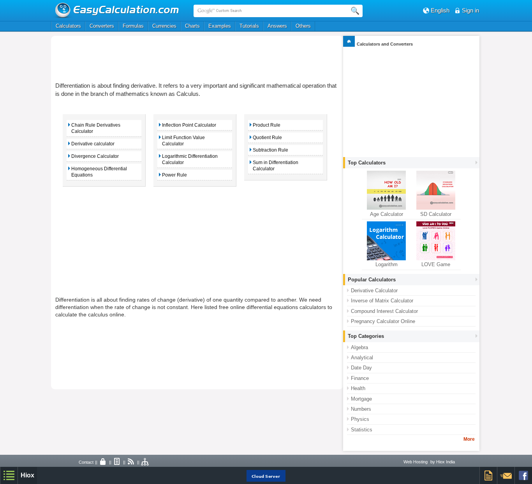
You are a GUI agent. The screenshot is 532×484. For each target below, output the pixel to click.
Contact (86, 462)
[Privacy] (103, 462)
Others (303, 26)
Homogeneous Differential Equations (99, 172)
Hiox (27, 475)
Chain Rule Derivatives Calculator (95, 128)
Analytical (362, 357)
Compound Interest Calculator (384, 311)
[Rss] (131, 462)
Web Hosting (415, 461)
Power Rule (174, 175)
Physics (360, 419)
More (469, 439)
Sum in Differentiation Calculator (275, 165)
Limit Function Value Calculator (183, 141)
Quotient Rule (267, 137)
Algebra (359, 347)
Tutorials (249, 26)
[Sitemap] (145, 462)
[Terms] (117, 462)
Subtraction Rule (270, 150)
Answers (277, 26)
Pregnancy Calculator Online (383, 321)
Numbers (361, 409)
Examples (219, 26)
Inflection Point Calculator (189, 125)
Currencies (164, 26)
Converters (102, 26)
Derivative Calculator (374, 290)
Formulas (133, 26)
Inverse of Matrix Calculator (382, 301)
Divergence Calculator (95, 156)
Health (358, 388)
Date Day (361, 368)
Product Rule (266, 125)
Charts (192, 26)
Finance (360, 378)
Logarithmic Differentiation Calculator (190, 159)
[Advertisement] (197, 57)
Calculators (68, 26)
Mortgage (361, 399)
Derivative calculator (93, 144)
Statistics (361, 430)
